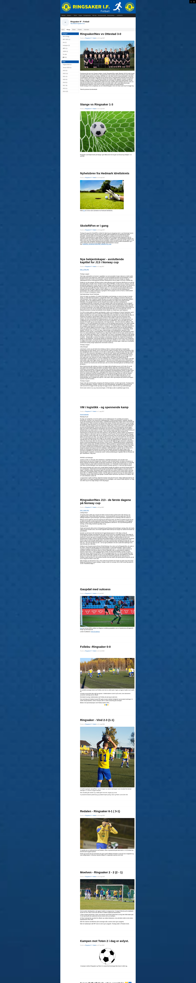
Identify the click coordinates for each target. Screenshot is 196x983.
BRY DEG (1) (66, 39)
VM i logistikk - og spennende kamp (104, 407)
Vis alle (65, 54)
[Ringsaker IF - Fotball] (98, 6)
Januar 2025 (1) (67, 67)
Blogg (68, 29)
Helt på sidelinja (95, 631)
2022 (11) (65, 73)
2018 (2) (65, 82)
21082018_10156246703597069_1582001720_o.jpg (96, 244)
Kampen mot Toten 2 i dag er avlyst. (104, 941)
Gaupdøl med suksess (95, 589)
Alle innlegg (66, 36)
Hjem (62, 29)
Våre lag (94, 15)
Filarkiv (80, 29)
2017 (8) (65, 85)
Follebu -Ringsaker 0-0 (95, 646)
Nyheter (64, 15)
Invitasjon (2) (66, 45)
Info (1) (65, 42)
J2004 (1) (65, 51)
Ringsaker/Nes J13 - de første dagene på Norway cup (105, 501)
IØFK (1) (65, 48)
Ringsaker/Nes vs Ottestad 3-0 (100, 34)
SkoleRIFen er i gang (94, 225)
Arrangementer (87, 15)
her (84, 210)
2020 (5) (65, 79)
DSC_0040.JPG (84, 510)
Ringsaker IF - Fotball (90, 38)
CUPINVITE (120, 15)
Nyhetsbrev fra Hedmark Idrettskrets (104, 173)
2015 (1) (65, 88)
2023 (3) (65, 70)
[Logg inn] (194, 1)
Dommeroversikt (102, 15)
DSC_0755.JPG (84, 269)
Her (81, 628)
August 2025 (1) (67, 64)
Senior (75, 15)
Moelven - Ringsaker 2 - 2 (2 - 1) (101, 872)
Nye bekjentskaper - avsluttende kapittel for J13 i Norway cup (102, 261)
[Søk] (191, 1)
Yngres (80, 15)
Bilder (74, 29)
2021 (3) (65, 76)
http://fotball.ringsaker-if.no (77, 23)
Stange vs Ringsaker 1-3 (96, 104)
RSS (65, 57)
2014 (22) (65, 91)
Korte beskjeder (84, 414)
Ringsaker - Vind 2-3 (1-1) (97, 720)
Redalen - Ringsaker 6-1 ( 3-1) (100, 811)
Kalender (86, 29)
